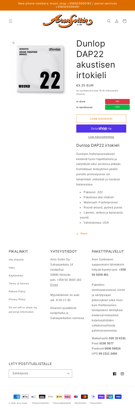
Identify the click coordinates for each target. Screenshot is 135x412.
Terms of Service (19, 283)
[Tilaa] (68, 373)
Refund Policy (17, 291)
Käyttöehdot (16, 275)
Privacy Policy (17, 299)
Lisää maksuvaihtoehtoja (101, 137)
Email (54, 284)
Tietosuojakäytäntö (62, 403)
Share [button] (84, 233)
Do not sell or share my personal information (23, 309)
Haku (12, 267)
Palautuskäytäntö (40, 403)
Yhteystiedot (96, 403)
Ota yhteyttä (16, 259)
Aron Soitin (22, 403)
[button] (10, 21)
